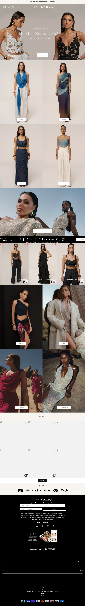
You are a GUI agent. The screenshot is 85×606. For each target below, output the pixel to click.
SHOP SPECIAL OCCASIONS (64, 407)
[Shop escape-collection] (42, 32)
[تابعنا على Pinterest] (42, 526)
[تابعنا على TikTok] (32, 526)
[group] (42, 239)
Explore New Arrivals (42, 231)
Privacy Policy (41, 519)
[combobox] (22, 509)
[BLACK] (79, 282)
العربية (43, 589)
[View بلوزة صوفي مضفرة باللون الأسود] (71, 264)
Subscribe (54, 509)
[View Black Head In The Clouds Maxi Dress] (43, 264)
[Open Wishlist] (13, 7)
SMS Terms (50, 519)
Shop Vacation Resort (21, 407)
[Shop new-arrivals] (42, 212)
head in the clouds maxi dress (47, 279)
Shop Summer (21, 343)
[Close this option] (42, 594)
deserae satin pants (23, 279)
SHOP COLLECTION (42, 55)
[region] (42, 32)
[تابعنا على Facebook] (53, 526)
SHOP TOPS (21, 119)
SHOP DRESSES (64, 119)
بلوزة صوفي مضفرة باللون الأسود (75, 279)
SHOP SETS (21, 183)
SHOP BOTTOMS (63, 183)
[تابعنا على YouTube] (37, 526)
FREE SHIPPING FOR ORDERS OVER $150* (42, 2)
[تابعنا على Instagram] (48, 526)
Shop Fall (63, 343)
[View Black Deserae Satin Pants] (15, 264)
